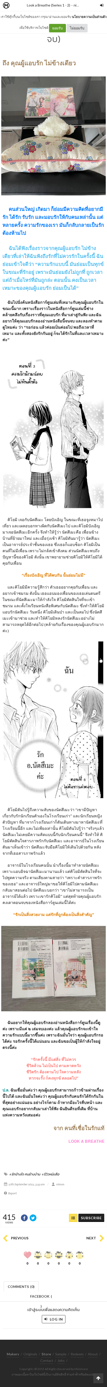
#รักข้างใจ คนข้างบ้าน (24, 1174)
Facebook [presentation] (41, 1297)
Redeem (77, 1354)
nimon (78, 5)
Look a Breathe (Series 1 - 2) (48, 5)
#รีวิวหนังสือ (50, 1174)
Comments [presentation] (21, 1286)
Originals (30, 1354)
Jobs (61, 1360)
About (93, 1354)
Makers (17, 5)
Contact (46, 1360)
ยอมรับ (57, 28)
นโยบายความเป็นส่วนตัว (89, 17)
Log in (56, 1319)
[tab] (21, 1286)
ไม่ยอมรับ (77, 28)
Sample (60, 1354)
